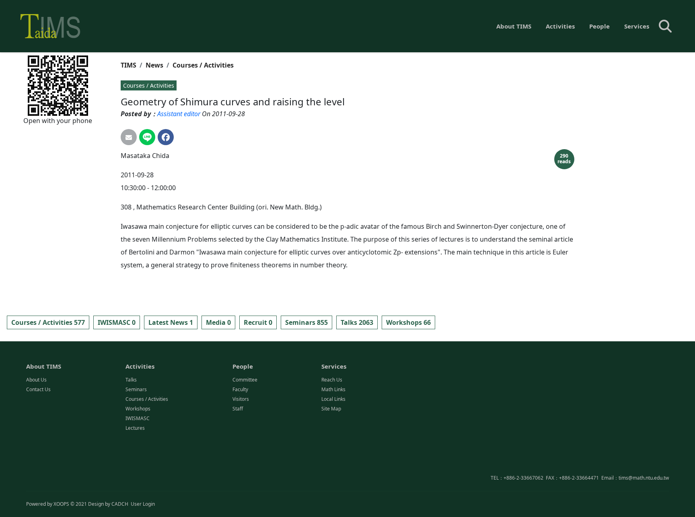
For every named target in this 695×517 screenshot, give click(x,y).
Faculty (240, 389)
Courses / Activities (203, 65)
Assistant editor (178, 113)
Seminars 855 (306, 322)
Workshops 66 (408, 322)
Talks (131, 379)
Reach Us (331, 379)
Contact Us (38, 389)
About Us (36, 379)
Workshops (137, 408)
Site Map (331, 408)
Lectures (135, 428)
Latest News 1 (170, 322)
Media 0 (218, 322)
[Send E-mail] (129, 137)
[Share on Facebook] (166, 137)
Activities (560, 26)
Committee (244, 379)
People (599, 26)
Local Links (333, 399)
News (154, 65)
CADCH (119, 504)
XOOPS (61, 504)
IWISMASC (137, 418)
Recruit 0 (258, 322)
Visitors (240, 399)
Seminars (136, 389)
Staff (237, 408)
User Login (143, 504)
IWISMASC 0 (117, 322)
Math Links (333, 389)
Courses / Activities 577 (48, 322)
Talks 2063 (357, 322)
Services (636, 26)
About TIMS (513, 26)
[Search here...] (665, 26)
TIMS (128, 65)
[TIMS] (50, 26)
